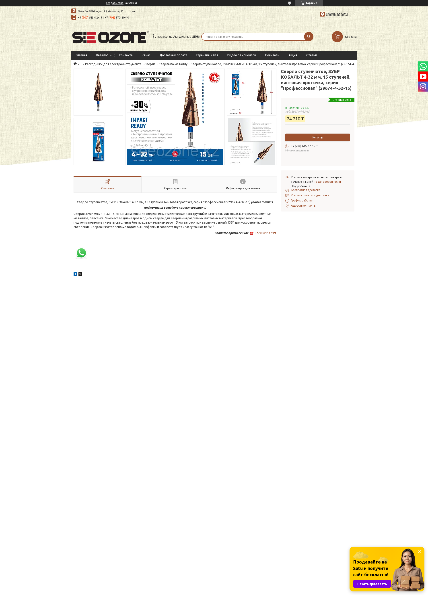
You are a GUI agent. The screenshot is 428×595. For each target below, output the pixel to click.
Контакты (126, 55)
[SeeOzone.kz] (110, 36)
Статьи (311, 55)
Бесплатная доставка (305, 190)
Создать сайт (114, 3)
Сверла (149, 64)
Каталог (102, 55)
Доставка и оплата (173, 55)
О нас (146, 55)
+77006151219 (265, 233)
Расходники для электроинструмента (113, 64)
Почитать (272, 55)
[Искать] (308, 36)
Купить (318, 137)
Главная (81, 55)
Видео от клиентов (241, 55)
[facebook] (75, 275)
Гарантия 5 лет (207, 55)
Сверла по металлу (173, 64)
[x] (80, 275)
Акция (292, 55)
